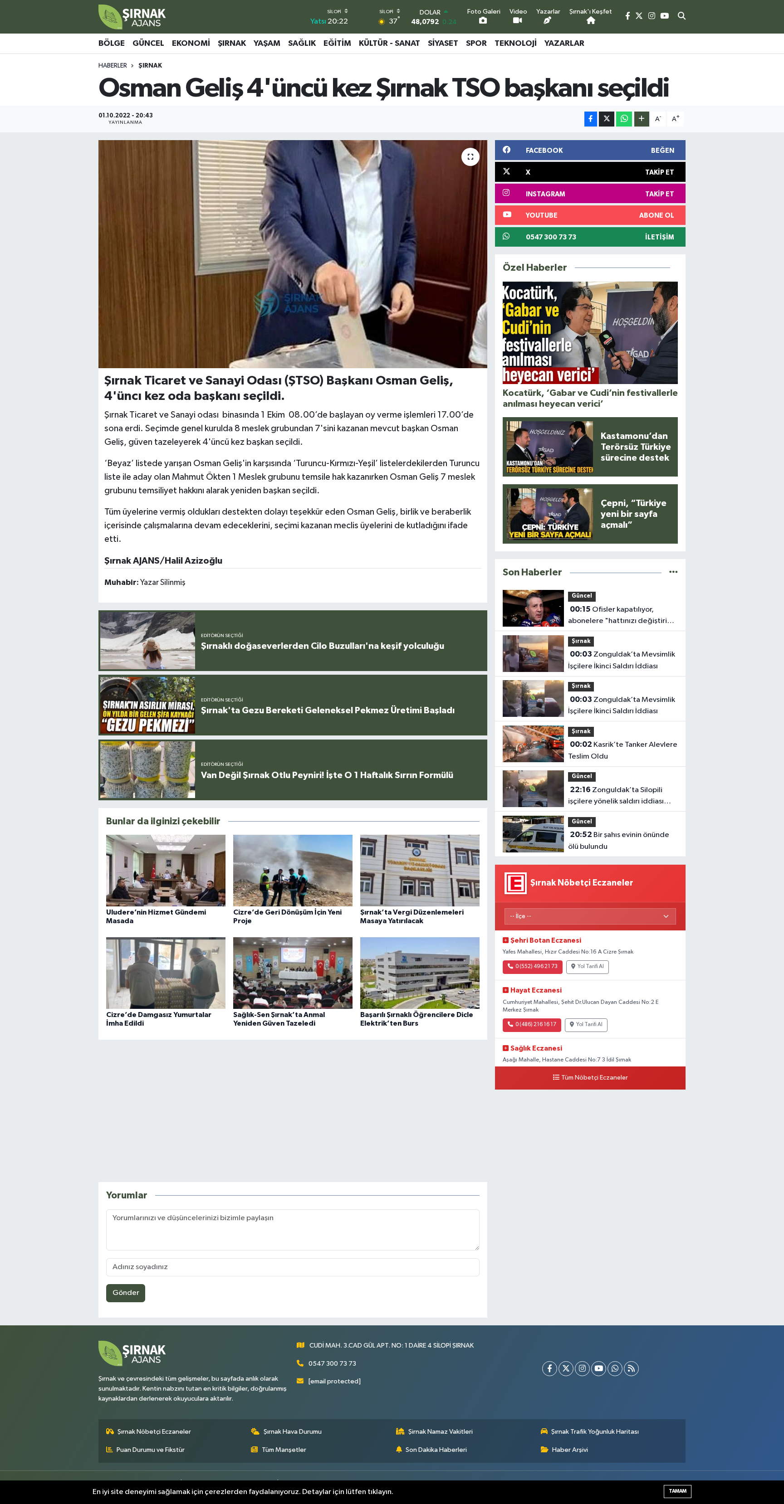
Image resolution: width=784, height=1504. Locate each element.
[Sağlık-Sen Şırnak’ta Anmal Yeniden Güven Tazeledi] (293, 973)
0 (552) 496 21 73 (536, 966)
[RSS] (631, 1368)
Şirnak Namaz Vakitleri (440, 1431)
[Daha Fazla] (641, 119)
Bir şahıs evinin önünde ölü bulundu (618, 841)
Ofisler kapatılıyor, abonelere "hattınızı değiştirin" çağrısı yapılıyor (621, 616)
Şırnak (232, 43)
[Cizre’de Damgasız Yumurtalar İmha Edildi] (165, 973)
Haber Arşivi (570, 1449)
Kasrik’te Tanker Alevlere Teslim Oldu (622, 750)
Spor (476, 43)
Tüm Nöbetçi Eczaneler (594, 1078)
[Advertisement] (292, 1110)
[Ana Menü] (681, 44)
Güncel (148, 43)
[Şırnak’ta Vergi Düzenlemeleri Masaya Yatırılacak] (420, 870)
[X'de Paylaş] (606, 119)
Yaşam (267, 43)
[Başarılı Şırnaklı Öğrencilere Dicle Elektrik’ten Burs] (420, 973)
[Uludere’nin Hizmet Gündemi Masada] (165, 870)
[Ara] (682, 17)
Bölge (111, 43)
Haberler (112, 66)
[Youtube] (598, 1368)
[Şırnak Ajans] (132, 17)
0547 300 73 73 (332, 1363)
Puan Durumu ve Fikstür (151, 1449)
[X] (566, 1368)
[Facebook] (549, 1368)
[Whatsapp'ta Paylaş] (624, 119)
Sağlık (302, 43)
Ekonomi (191, 43)
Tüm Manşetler (284, 1449)
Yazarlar (564, 43)
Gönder (126, 1293)
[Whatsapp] (615, 1368)
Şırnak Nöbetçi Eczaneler (154, 1431)
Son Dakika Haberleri (436, 1449)
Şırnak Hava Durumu (293, 1431)
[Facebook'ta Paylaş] (590, 119)
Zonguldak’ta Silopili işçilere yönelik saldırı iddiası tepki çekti (616, 797)
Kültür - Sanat (389, 43)
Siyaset (443, 43)
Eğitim (337, 43)
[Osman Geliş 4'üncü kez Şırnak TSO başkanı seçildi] (292, 254)
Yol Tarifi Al (591, 966)
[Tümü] (673, 572)
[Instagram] (582, 1368)
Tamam (677, 1491)
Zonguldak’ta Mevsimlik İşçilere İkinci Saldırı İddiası (621, 660)
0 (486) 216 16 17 (535, 1024)
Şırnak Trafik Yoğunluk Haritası (595, 1431)
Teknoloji (516, 43)
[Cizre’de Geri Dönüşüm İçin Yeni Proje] (293, 870)
